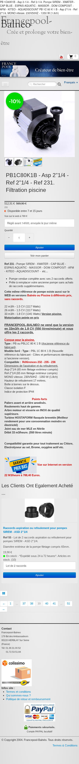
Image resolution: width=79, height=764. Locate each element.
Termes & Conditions (65, 745)
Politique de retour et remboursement (28, 699)
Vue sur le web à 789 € (15, 216)
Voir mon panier (39, 255)
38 (31, 603)
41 (54, 603)
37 (24, 603)
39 (39, 603)
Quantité (8, 230)
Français (71, 82)
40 (46, 603)
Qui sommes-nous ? (18, 695)
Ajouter (39, 247)
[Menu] (5, 84)
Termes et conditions (18, 691)
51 (68, 603)
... (17, 603)
